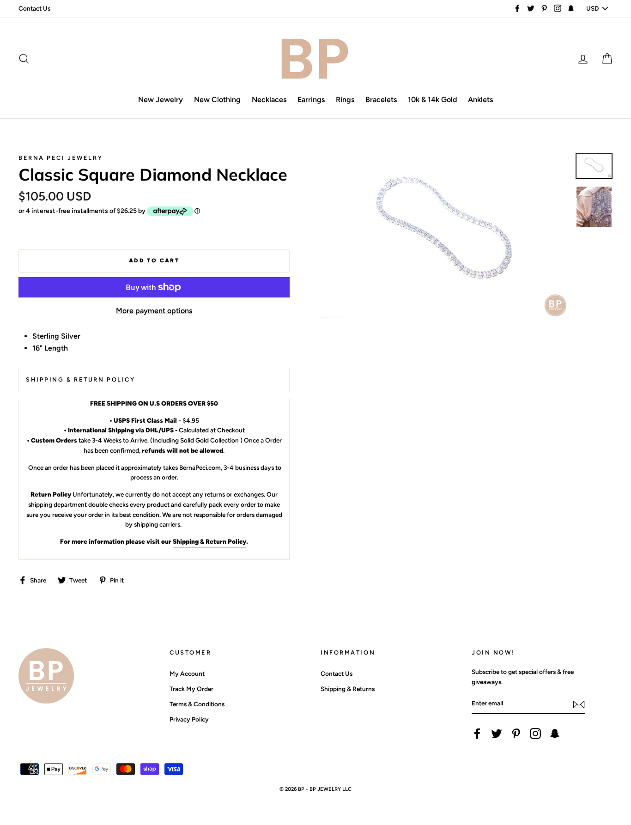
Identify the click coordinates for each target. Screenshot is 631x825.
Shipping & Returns (348, 688)
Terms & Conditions (197, 704)
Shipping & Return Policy (209, 541)
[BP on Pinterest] (516, 733)
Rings (345, 99)
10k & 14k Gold (432, 99)
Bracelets (381, 99)
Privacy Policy (189, 719)
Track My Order (191, 688)
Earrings (311, 99)
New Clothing (217, 99)
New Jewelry (160, 99)
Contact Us (34, 8)
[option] (445, 236)
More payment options (154, 310)
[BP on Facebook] (477, 733)
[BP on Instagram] (535, 733)
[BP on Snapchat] (554, 733)
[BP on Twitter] (496, 733)
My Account (187, 673)
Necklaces (269, 99)
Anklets (480, 99)
